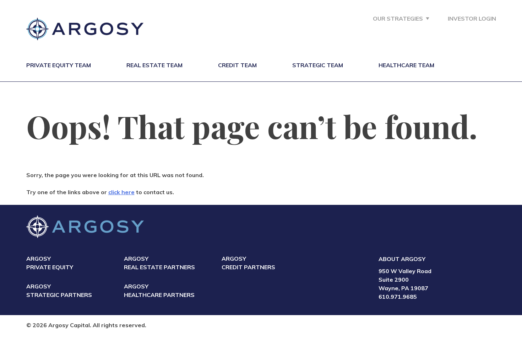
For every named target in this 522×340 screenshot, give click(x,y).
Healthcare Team (406, 65)
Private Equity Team (58, 65)
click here (121, 192)
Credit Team (237, 65)
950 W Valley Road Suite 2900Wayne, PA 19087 (405, 279)
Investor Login (472, 18)
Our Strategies (398, 18)
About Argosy (402, 258)
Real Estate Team (154, 65)
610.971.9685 (398, 296)
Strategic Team (317, 65)
